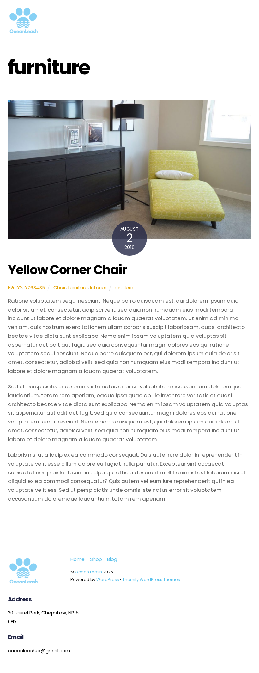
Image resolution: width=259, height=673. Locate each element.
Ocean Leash (88, 572)
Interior (98, 287)
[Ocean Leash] (23, 33)
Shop (96, 559)
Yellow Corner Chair (67, 270)
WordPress (107, 579)
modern (124, 287)
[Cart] (226, 8)
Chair (59, 287)
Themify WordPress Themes (151, 579)
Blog (112, 559)
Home (77, 559)
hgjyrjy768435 (26, 288)
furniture (78, 287)
